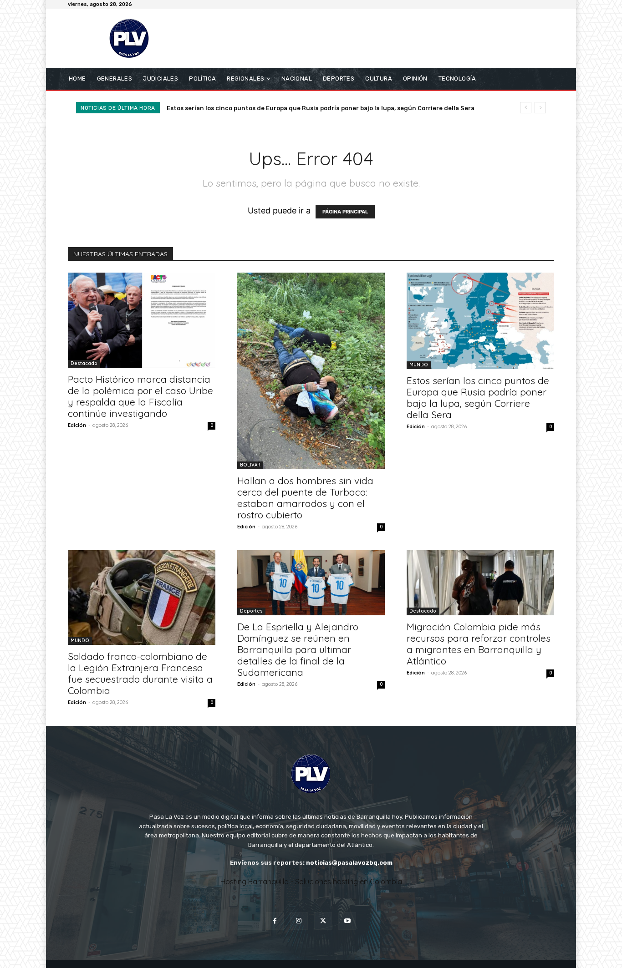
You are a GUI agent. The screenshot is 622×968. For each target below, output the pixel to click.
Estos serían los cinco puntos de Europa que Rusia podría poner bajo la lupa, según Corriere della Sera (320, 108)
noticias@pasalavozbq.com (349, 862)
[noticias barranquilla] (133, 38)
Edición (77, 425)
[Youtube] (347, 921)
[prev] (525, 107)
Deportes (251, 611)
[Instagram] (299, 921)
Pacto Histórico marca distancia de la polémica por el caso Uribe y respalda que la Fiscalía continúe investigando (140, 396)
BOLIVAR (250, 465)
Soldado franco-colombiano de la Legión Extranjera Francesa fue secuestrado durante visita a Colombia (140, 673)
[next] (540, 107)
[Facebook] (275, 921)
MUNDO (418, 365)
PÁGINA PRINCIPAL (345, 211)
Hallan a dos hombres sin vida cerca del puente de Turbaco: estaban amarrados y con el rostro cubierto (305, 498)
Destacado (84, 363)
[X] (323, 921)
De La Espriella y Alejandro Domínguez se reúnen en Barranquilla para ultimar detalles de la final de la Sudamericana (297, 649)
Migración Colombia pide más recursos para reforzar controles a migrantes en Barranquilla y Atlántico (479, 644)
